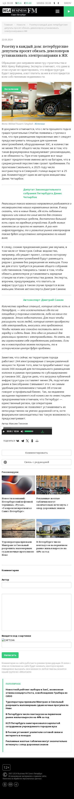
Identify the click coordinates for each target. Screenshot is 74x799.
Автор (5, 579)
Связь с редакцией (36, 462)
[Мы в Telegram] (16, 784)
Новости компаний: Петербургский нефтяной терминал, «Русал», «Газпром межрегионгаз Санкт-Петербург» (17, 505)
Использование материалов (20, 776)
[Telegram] (22, 441)
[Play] (3, 431)
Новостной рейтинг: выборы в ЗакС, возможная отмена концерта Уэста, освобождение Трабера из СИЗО (36, 692)
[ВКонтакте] (18, 441)
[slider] (29, 431)
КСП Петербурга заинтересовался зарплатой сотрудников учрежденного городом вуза (33, 725)
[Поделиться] (37, 431)
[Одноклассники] (32, 441)
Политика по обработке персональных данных (22, 778)
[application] (27, 432)
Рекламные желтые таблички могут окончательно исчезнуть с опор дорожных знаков (52, 503)
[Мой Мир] (37, 441)
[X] (27, 441)
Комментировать (36, 452)
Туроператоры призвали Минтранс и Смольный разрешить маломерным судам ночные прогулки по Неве (18, 548)
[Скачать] (42, 431)
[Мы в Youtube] (10, 784)
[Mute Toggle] (22, 431)
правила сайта (40, 776)
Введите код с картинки (16, 635)
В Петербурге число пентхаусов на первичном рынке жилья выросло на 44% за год (51, 546)
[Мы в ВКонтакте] (5, 784)
